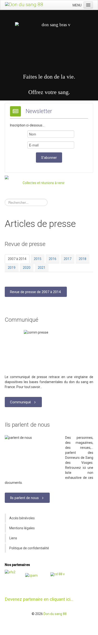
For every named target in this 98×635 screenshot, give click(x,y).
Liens (13, 538)
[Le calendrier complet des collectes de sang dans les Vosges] (13, 183)
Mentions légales (22, 528)
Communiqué (21, 319)
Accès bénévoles (22, 518)
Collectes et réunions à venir (44, 183)
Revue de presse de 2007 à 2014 (35, 292)
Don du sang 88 (55, 614)
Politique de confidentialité (29, 548)
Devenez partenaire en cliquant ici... (39, 599)
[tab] (17, 258)
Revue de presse (25, 244)
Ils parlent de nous (27, 424)
